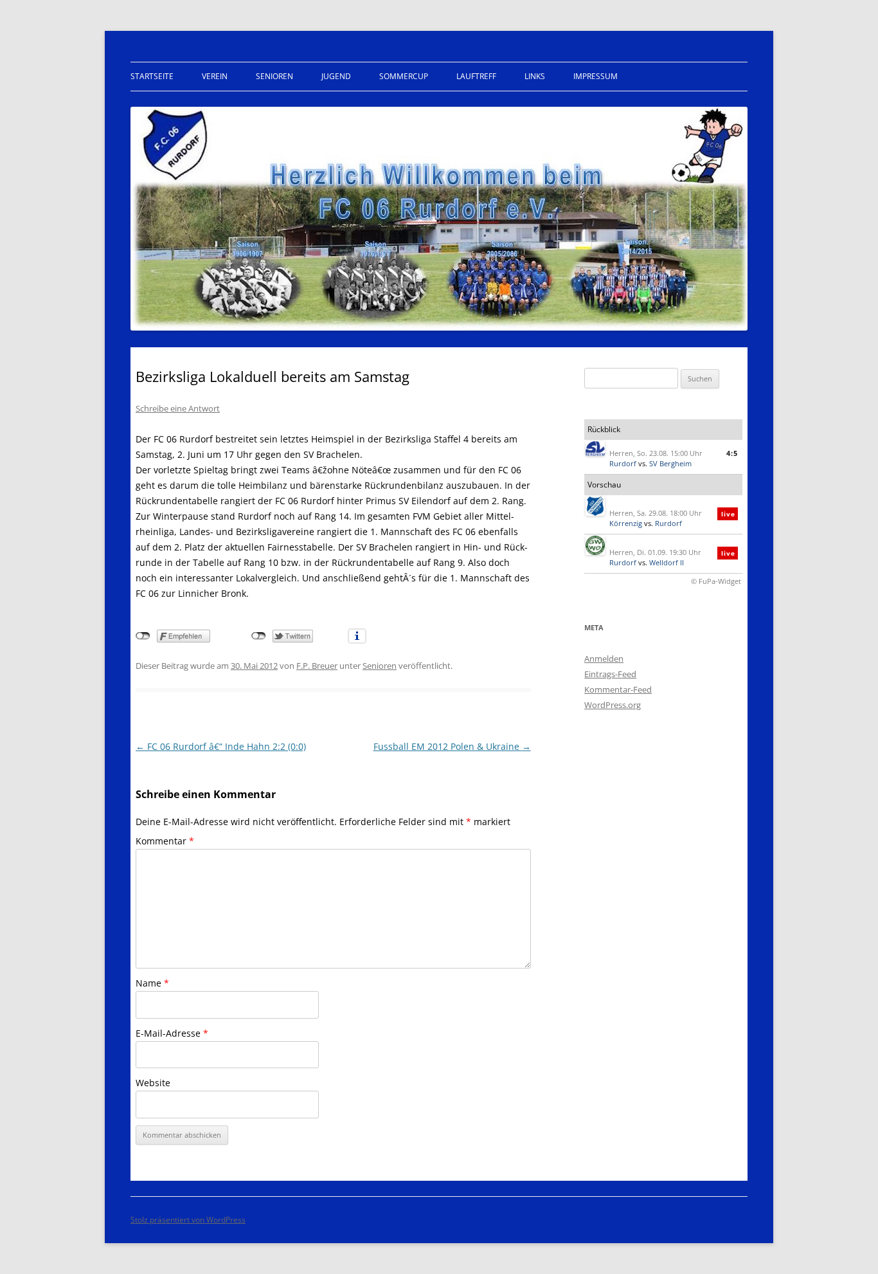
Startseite (152, 76)
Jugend (336, 76)
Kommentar (165, 841)
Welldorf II (666, 562)
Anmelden (603, 658)
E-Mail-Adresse (172, 1033)
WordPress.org (612, 705)
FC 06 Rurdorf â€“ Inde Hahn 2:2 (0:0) (221, 746)
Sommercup (403, 76)
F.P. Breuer (316, 665)
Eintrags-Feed (610, 674)
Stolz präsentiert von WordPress (188, 1219)
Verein (215, 76)
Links (534, 76)
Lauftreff (476, 76)
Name (152, 983)
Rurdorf (622, 463)
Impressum (595, 76)
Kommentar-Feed (618, 689)
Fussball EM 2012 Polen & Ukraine (452, 746)
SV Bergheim (670, 463)
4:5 (732, 453)
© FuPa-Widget (716, 581)
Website (153, 1083)
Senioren (274, 76)
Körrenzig (625, 523)
